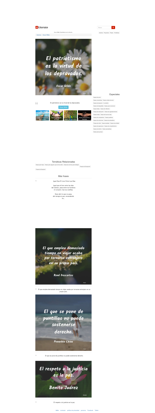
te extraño (106, 103)
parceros (83, 410)
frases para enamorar (109, 106)
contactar (63, 410)
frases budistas (105, 123)
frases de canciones (98, 120)
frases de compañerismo (110, 126)
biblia (57, 410)
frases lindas (96, 114)
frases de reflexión (105, 109)
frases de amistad (114, 123)
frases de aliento (97, 129)
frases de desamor (98, 103)
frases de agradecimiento (111, 111)
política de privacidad (73, 410)
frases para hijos (40, 164)
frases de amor (97, 97)
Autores (101, 32)
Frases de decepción (98, 111)
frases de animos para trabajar (71, 164)
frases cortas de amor (108, 100)
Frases (111, 32)
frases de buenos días (106, 114)
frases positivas (109, 117)
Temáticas (116, 32)
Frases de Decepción (85, 166)
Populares (106, 32)
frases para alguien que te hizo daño (54, 164)
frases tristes (96, 109)
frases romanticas (97, 100)
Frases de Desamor (40, 169)
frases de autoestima (109, 120)
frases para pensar (98, 132)
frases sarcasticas (107, 129)
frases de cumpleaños (98, 117)
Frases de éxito (97, 123)
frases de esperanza (98, 126)
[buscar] (113, 27)
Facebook (90, 410)
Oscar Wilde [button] (63, 107)
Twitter (96, 410)
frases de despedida (98, 106)
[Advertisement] (77, 12)
